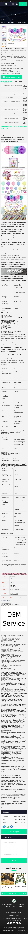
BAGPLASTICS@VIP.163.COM (10, 1)
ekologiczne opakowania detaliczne (10, 742)
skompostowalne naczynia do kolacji (11, 735)
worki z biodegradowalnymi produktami (11, 751)
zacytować (23, 4)
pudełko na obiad (19, 737)
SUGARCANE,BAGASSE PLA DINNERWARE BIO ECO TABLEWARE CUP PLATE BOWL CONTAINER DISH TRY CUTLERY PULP (13, 775)
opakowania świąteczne (7, 737)
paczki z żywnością (6, 749)
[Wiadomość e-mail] (11, 827)
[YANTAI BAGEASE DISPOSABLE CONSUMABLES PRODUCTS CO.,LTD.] (8, 4)
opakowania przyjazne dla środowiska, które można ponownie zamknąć (13, 747)
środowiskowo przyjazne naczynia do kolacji (13, 741)
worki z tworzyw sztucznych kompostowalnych (13, 748)
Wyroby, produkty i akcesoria (8, 22)
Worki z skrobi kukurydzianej (9, 754)
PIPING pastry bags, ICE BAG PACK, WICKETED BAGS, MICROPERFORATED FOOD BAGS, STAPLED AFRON (13, 803)
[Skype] (4, 827)
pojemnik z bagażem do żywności (10, 733)
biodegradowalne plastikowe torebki (11, 753)
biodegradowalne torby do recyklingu (11, 752)
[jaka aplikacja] (8, 826)
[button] (4, 46)
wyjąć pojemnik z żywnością (8, 736)
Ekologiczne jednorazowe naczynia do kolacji (13, 732)
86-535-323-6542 (14, 915)
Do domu (3, 19)
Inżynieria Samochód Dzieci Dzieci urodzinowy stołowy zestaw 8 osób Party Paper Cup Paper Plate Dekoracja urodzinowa (7, 887)
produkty (10, 19)
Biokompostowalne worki (8, 756)
